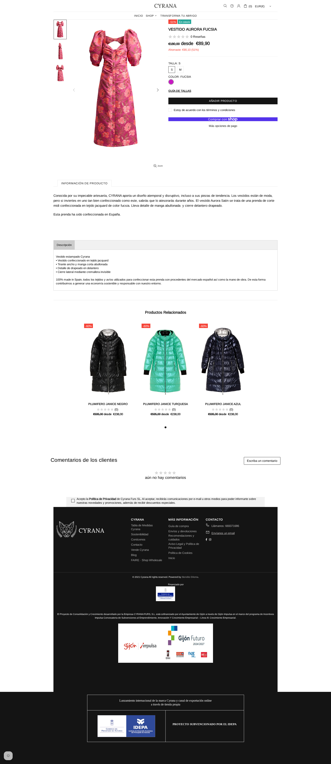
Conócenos (138, 539)
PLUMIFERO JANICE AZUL (223, 404)
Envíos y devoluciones (182, 531)
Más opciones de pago (223, 125)
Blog (134, 555)
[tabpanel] (108, 373)
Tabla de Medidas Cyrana (142, 527)
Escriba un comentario (262, 460)
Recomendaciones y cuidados (181, 537)
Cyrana (165, 6)
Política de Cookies (180, 552)
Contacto (136, 544)
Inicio (171, 558)
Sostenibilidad (139, 534)
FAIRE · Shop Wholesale (146, 560)
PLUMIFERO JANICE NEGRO (108, 404)
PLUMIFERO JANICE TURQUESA (165, 404)
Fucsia (171, 82)
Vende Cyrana (140, 549)
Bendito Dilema (190, 577)
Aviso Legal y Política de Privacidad (183, 545)
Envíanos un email (223, 533)
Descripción (64, 245)
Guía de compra (178, 526)
